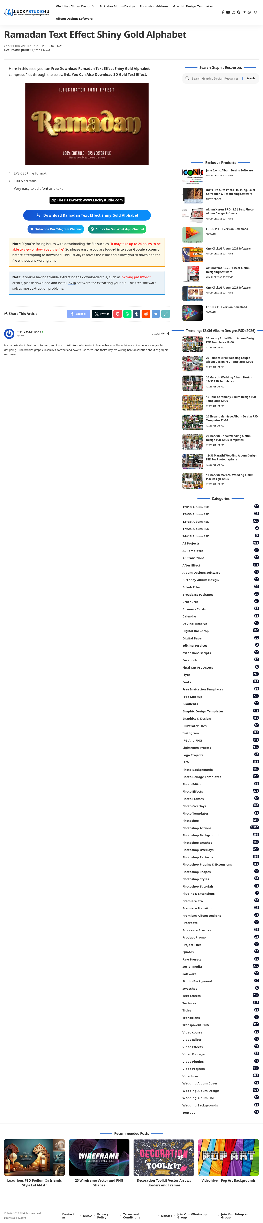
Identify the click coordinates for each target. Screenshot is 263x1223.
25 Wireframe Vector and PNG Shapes (99, 1182)
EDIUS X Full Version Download (226, 307)
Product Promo (220, 937)
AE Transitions (220, 557)
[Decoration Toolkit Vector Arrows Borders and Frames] (164, 1157)
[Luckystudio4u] (26, 12)
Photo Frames (220, 798)
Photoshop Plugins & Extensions (220, 864)
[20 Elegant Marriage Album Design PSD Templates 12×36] (192, 422)
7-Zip (72, 283)
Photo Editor (213, 199)
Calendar (220, 616)
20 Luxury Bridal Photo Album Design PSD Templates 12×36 (231, 340)
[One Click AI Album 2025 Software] (192, 293)
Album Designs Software (219, 175)
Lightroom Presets (220, 747)
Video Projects (220, 1068)
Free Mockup (220, 696)
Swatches (220, 988)
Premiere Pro (220, 900)
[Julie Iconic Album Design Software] (192, 176)
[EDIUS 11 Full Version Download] (192, 235)
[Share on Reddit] (146, 314)
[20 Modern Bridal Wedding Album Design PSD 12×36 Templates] (192, 442)
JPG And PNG (220, 740)
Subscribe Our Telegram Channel (58, 229)
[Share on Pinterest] (117, 314)
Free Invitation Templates (220, 689)
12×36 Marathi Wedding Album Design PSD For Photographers (231, 457)
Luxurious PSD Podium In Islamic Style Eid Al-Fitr (34, 1182)
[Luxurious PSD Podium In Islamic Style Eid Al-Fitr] (34, 1157)
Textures (220, 1002)
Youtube (220, 1112)
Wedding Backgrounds (220, 1105)
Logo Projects (220, 754)
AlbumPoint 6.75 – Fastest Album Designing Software (228, 270)
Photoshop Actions (220, 827)
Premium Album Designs (220, 915)
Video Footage (220, 1053)
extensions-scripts (220, 652)
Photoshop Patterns (220, 856)
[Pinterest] (238, 12)
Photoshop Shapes (220, 871)
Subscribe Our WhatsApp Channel (120, 229)
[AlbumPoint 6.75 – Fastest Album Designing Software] (192, 274)
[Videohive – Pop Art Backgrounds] (228, 1157)
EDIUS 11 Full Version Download (227, 229)
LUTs (220, 761)
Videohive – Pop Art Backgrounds (229, 1180)
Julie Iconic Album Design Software (229, 170)
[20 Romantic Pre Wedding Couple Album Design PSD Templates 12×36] (192, 363)
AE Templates (220, 550)
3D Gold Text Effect (129, 74)
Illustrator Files (220, 725)
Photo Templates (220, 813)
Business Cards (220, 608)
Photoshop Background (220, 834)
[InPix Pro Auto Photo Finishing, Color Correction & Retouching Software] (192, 195)
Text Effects (220, 995)
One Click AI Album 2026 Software (228, 248)
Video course (220, 1032)
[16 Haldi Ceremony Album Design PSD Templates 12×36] (192, 402)
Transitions (220, 1017)
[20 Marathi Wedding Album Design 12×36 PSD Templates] (192, 383)
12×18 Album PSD (220, 506)
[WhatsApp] (249, 12)
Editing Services (220, 645)
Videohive (220, 1075)
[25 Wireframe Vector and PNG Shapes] (99, 1157)
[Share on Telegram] (156, 314)
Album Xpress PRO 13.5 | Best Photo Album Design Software (230, 211)
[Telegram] (244, 12)
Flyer (220, 674)
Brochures (220, 601)
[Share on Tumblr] (136, 314)
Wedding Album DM (220, 1097)
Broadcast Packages (220, 594)
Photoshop (220, 820)
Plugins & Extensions (220, 893)
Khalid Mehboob (30, 332)
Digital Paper (220, 638)
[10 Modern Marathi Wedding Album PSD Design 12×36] (192, 481)
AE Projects (220, 543)
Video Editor (220, 1039)
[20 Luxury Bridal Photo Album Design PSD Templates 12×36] (192, 344)
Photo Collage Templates (220, 776)
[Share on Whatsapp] (127, 314)
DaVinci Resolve (220, 623)
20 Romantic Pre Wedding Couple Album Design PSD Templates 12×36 (229, 360)
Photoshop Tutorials (220, 886)
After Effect (220, 565)
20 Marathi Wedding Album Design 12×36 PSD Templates (229, 379)
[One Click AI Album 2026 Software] (192, 254)
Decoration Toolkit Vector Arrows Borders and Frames (164, 1182)
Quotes (220, 951)
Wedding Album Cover (220, 1083)
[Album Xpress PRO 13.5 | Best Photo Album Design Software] (192, 215)
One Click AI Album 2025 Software (228, 287)
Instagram (220, 732)
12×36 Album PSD (220, 521)
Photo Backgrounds (220, 769)
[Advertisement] (220, 122)
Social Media (220, 966)
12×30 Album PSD (220, 513)
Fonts (220, 681)
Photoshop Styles (220, 878)
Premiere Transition (220, 907)
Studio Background (220, 980)
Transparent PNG (220, 1024)
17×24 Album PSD (220, 528)
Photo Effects (220, 791)
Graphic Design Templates (220, 711)
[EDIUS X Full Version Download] (192, 313)
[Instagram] (233, 12)
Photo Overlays (52, 45)
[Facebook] (223, 12)
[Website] (163, 334)
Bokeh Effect (220, 586)
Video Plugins (220, 1061)
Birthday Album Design (220, 579)
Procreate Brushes (220, 929)
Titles (220, 1010)
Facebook (220, 659)
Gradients (220, 703)
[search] (256, 12)
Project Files (220, 944)
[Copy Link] (165, 314)
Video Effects (220, 1046)
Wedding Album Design (220, 1090)
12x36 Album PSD (215, 347)
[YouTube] (228, 12)
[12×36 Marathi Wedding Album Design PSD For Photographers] (192, 461)
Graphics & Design (220, 718)
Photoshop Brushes (220, 842)
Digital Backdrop (220, 630)
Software (211, 234)
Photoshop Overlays (220, 849)
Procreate (220, 922)
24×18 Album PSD (220, 535)
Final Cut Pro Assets (220, 667)
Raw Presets (220, 959)
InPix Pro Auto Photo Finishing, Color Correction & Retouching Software (230, 192)
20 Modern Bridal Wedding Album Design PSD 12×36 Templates (228, 438)
